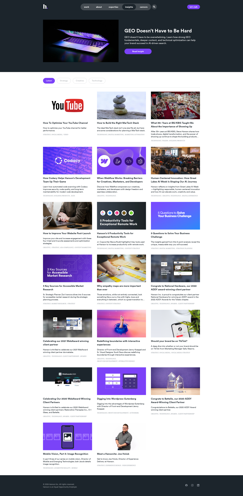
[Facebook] (186, 485)
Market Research (58, 304)
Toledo (165, 141)
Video (65, 134)
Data (73, 196)
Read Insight (138, 51)
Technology (102, 134)
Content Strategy (132, 248)
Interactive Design (126, 361)
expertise (113, 7)
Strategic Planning (184, 248)
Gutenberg (134, 413)
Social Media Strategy (180, 353)
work (86, 7)
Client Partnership (186, 304)
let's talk (194, 7)
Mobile (74, 468)
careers (144, 7)
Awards (173, 304)
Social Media (56, 134)
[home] (45, 7)
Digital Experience (190, 196)
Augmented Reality (62, 468)
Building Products (177, 141)
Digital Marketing (116, 134)
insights (129, 7)
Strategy (47, 134)
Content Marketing (83, 247)
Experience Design (113, 465)
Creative (100, 196)
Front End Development (107, 361)
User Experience (129, 465)
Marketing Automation (134, 134)
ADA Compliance (66, 247)
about (99, 7)
